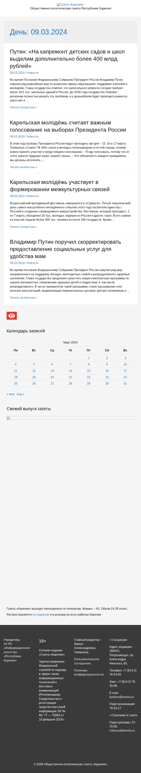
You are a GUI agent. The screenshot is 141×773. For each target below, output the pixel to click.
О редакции (119, 639)
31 (125, 383)
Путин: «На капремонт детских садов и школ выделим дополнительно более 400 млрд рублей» (67, 58)
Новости (32, 72)
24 (125, 377)
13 (52, 370)
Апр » (20, 394)
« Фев (11, 394)
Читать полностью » (23, 107)
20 (52, 377)
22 (88, 377)
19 (34, 377)
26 (34, 383)
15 (88, 370)
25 (15, 383)
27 (52, 383)
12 (34, 370)
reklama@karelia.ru (122, 730)
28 (70, 383)
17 (125, 370)
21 (70, 377)
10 (125, 364)
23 (107, 377)
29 (88, 383)
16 (107, 370)
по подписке (40, 614)
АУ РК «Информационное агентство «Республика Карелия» (17, 652)
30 (107, 383)
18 (15, 377)
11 (15, 370)
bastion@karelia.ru (121, 697)
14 (70, 370)
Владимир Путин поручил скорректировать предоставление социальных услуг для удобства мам (65, 249)
